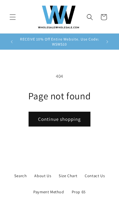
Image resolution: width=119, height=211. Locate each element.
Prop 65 (79, 192)
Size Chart (68, 175)
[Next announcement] (107, 42)
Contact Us (95, 175)
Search (20, 175)
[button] (13, 17)
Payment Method (48, 192)
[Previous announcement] (12, 42)
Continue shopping (59, 119)
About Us (42, 175)
